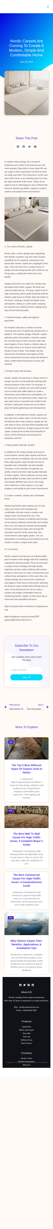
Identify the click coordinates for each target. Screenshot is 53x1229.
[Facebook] (20, 985)
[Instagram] (28, 985)
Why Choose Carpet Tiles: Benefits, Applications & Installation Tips (26, 944)
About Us (26, 1065)
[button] (18, 147)
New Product (26, 1043)
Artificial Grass (26, 1040)
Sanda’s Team (26, 1058)
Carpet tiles (26, 1027)
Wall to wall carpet (26, 1030)
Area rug (26, 1037)
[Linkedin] (33, 985)
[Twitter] (24, 985)
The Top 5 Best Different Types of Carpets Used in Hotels (26, 769)
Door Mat (26, 1033)
